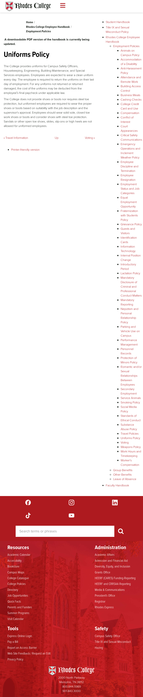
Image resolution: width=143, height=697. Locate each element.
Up (56, 138)
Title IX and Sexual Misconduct (113, 641)
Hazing (99, 647)
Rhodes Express (104, 607)
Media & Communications (110, 589)
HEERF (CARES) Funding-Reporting (115, 578)
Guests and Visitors (128, 231)
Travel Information (16, 138)
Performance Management (129, 342)
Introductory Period (128, 266)
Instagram (71, 502)
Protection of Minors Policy (129, 360)
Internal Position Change (131, 257)
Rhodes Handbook (28, 6)
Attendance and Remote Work (131, 79)
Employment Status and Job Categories (130, 188)
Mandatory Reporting (127, 302)
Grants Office (102, 572)
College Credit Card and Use (130, 106)
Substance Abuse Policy (129, 427)
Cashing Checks (131, 99)
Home (29, 22)
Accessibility (14, 560)
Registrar (100, 601)
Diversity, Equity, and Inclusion (112, 566)
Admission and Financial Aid (111, 560)
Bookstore (13, 566)
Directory (12, 589)
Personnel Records (127, 351)
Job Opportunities (17, 595)
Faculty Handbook (117, 485)
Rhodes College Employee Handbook (48, 27)
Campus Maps (15, 572)
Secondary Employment (129, 391)
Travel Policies (130, 433)
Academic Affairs (105, 554)
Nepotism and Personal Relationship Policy (129, 315)
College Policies (16, 583)
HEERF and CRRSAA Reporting (113, 583)
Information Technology (128, 248)
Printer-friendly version (25, 150)
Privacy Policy (15, 659)
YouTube (71, 515)
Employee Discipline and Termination (129, 166)
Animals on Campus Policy (130, 52)
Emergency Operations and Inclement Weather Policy (130, 151)
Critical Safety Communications (131, 137)
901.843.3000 (71, 691)
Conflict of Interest (127, 119)
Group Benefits (122, 470)
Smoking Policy (130, 402)
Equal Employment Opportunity (129, 202)
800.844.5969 (71, 686)
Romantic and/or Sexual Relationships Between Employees (131, 376)
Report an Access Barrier (22, 647)
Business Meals (130, 95)
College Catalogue (18, 578)
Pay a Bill (12, 641)
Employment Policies (38, 31)
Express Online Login (19, 636)
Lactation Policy (130, 273)
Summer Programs (18, 613)
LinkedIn (115, 502)
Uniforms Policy (130, 438)
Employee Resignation (128, 177)
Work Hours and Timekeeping (131, 453)
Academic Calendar (18, 554)
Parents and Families (19, 607)
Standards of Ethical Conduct (131, 418)
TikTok (28, 515)
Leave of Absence (124, 479)
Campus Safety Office (107, 636)
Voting (90, 138)
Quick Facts (14, 601)
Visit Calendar (15, 618)
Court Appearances (129, 128)
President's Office (105, 595)
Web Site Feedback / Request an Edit (28, 653)
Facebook (28, 502)
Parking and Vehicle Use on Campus (130, 331)
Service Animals (131, 398)
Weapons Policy (131, 447)
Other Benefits (122, 474)
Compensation (130, 113)
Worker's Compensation (130, 462)
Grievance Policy (131, 224)
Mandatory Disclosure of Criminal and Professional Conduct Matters (131, 287)
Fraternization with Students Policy (129, 215)
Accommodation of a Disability (131, 61)
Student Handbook (118, 22)
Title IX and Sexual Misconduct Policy (117, 29)
